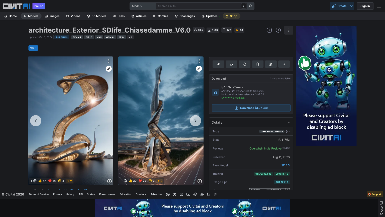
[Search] (250, 6)
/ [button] (243, 6)
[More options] (109, 61)
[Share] (218, 64)
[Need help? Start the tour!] (278, 30)
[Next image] (195, 120)
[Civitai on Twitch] (215, 194)
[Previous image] (35, 120)
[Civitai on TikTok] (195, 194)
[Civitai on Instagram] (181, 194)
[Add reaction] (33, 181)
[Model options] (288, 30)
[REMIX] (109, 69)
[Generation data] (109, 181)
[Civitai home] (16, 6)
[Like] (231, 64)
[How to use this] (288, 131)
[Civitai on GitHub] (208, 194)
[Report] (284, 64)
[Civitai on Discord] (167, 194)
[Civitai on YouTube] (188, 194)
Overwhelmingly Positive (265, 148)
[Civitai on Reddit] (202, 194)
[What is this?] (269, 30)
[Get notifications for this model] (244, 64)
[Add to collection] (257, 64)
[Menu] (379, 6)
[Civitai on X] (174, 194)
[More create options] (351, 6)
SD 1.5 (285, 165)
